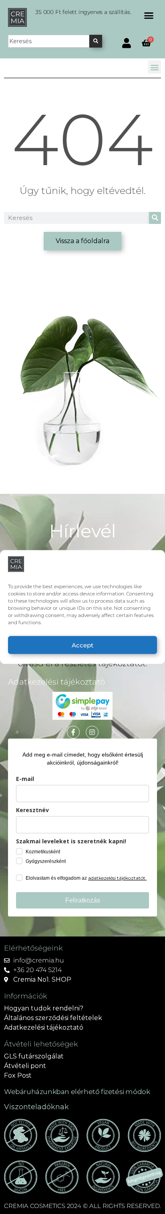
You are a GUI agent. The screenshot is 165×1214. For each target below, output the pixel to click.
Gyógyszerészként (46, 861)
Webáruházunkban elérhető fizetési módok (77, 1092)
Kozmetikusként (43, 852)
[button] (149, 15)
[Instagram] (92, 732)
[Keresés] (95, 41)
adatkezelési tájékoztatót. (117, 878)
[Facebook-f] (73, 732)
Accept (82, 645)
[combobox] (48, 41)
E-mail (25, 779)
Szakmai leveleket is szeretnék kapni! (71, 841)
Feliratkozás (82, 900)
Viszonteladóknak (36, 1106)
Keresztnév (32, 810)
